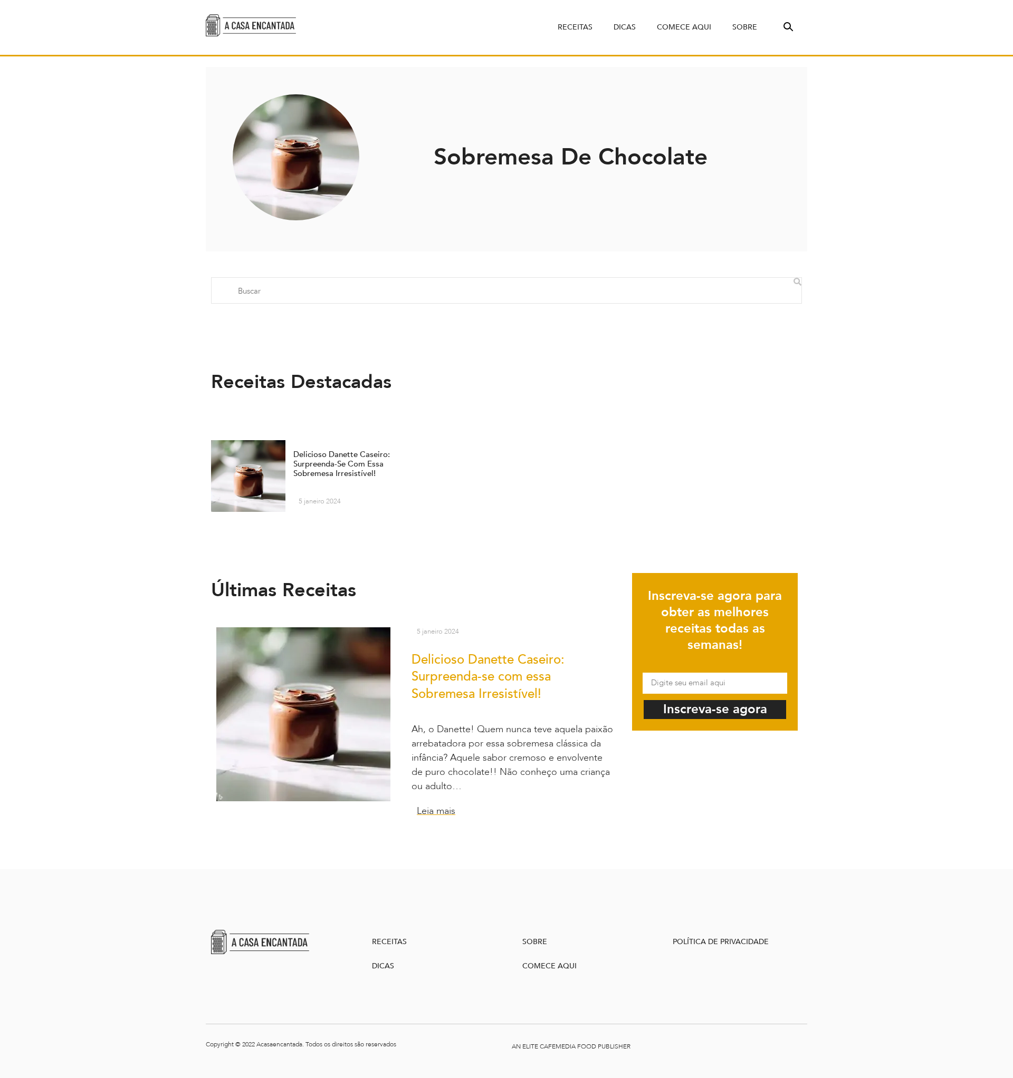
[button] (787, 26)
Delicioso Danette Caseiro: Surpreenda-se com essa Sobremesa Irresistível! (488, 677)
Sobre (744, 27)
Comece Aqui (684, 27)
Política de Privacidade (721, 942)
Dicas (625, 27)
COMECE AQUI (549, 966)
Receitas (575, 27)
